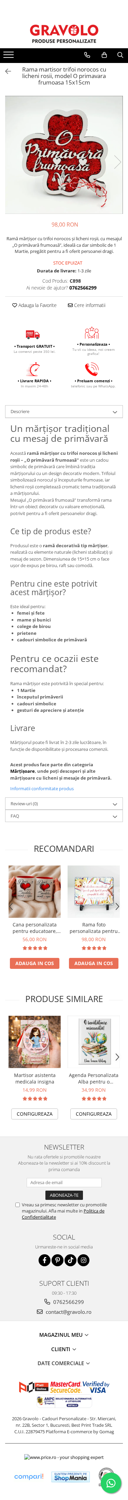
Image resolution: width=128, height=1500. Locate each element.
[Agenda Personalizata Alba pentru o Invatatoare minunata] (94, 1042)
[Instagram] (83, 1260)
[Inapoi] (5, 71)
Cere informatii (89, 305)
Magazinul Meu (61, 1334)
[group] (64, 155)
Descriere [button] (20, 411)
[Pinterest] (57, 1260)
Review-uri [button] (24, 803)
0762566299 (68, 1301)
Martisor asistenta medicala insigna (35, 1078)
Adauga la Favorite (37, 305)
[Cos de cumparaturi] (104, 55)
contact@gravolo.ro (67, 1311)
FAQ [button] (15, 816)
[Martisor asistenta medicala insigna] (35, 1042)
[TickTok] (70, 1260)
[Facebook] (45, 1260)
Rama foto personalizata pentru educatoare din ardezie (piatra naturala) (94, 927)
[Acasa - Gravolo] (64, 34)
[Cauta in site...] (120, 55)
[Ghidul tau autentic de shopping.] (29, 1477)
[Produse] (9, 57)
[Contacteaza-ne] (87, 55)
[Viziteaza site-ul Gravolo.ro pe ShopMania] (71, 1477)
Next (117, 162)
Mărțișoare (22, 771)
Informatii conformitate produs (42, 788)
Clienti (61, 1349)
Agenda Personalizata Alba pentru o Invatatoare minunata (93, 1078)
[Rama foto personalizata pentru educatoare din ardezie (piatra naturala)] (94, 892)
